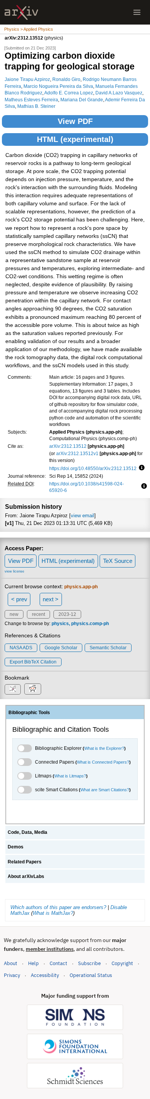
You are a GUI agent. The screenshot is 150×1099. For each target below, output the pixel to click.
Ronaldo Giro (66, 79)
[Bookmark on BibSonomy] (13, 689)
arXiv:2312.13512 (68, 446)
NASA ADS (21, 647)
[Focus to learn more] (141, 468)
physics (60, 623)
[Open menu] (136, 12)
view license (14, 571)
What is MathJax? (53, 913)
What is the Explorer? (104, 748)
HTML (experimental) (75, 139)
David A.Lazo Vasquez (118, 92)
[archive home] (21, 12)
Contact (58, 963)
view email (82, 515)
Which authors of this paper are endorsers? (58, 907)
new (14, 614)
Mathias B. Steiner (36, 106)
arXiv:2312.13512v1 (77, 453)
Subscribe (89, 963)
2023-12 (67, 614)
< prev (19, 599)
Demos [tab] (15, 847)
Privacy (12, 975)
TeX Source (117, 561)
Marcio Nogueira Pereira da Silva (58, 86)
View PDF (75, 121)
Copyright (122, 963)
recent (38, 614)
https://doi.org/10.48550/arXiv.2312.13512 (93, 468)
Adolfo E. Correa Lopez (68, 92)
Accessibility (45, 975)
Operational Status (91, 975)
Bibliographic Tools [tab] (29, 712)
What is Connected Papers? (103, 762)
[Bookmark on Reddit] (32, 689)
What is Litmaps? (70, 776)
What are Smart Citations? (104, 789)
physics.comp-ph (90, 623)
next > (50, 599)
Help (33, 963)
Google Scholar (61, 647)
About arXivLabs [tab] (26, 876)
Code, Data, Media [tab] (27, 832)
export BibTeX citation (33, 662)
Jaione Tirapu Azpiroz (27, 79)
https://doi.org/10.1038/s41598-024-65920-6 (86, 487)
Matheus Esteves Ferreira (31, 99)
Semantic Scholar (108, 647)
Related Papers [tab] (25, 862)
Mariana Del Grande (81, 99)
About (10, 963)
